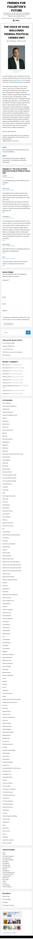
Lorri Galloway (6, 648)
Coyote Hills (5, 490)
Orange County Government (9, 702)
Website (4, 310)
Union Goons (8, 139)
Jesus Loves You (6, 612)
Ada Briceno (5, 421)
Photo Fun (5, 720)
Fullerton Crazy (6, 573)
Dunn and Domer (6, 517)
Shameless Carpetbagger (9, 750)
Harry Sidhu (10, 135)
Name (4, 297)
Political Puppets (6, 729)
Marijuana (4, 651)
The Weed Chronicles (7, 804)
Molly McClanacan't (7, 657)
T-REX (4, 881)
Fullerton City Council (7, 559)
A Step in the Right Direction (9, 415)
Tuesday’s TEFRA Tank (8, 346)
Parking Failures (6, 711)
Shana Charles (6, 753)
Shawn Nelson (6, 759)
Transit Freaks (6, 819)
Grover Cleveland (6, 858)
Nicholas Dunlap (6, 672)
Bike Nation (5, 448)
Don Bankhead (6, 505)
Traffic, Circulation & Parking (9, 816)
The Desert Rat (6, 867)
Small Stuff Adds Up (7, 762)
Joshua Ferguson (6, 876)
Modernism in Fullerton (8, 654)
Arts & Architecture (7, 430)
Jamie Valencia (6, 603)
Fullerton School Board (8, 576)
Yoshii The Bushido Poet (8, 872)
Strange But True (6, 774)
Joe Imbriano (5, 621)
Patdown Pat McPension (8, 717)
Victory (4, 834)
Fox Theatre (5, 538)
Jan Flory (4, 606)
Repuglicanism (11, 137)
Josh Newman (6, 627)
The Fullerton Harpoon (8, 856)
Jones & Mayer (6, 624)
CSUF (3, 493)
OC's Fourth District (7, 693)
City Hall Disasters (7, 484)
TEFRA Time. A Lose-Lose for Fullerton (12, 352)
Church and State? (7, 472)
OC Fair (4, 687)
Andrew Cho (5, 427)
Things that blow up (7, 807)
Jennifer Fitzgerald (7, 609)
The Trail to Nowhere (7, 801)
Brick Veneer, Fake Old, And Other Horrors (12, 454)
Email (4, 304)
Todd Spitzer (5, 810)
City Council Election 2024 (9, 478)
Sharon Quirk (5, 756)
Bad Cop (4, 433)
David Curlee (5, 878)
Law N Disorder (6, 630)
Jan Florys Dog (6, 865)
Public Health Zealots (7, 732)
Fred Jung (5, 541)
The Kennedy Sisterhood (8, 795)
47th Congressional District (9, 406)
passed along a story (18, 80)
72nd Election (6, 409)
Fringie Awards (6, 547)
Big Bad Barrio (6, 442)
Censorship (5, 463)
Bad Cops (4, 436)
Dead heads (5, 499)
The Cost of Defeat (7, 783)
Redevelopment (6, 735)
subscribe (13, 319)
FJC (3, 529)
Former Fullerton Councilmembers (11, 535)
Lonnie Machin (6, 885)
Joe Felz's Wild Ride (7, 618)
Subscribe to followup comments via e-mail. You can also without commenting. (16, 318)
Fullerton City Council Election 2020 (11, 567)
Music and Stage (6, 666)
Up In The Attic (6, 831)
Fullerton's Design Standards (9, 579)
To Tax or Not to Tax (7, 349)
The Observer (5, 798)
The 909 (4, 780)
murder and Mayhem (7, 663)
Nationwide (5, 669)
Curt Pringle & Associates (9, 496)
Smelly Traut (5, 765)
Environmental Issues (7, 526)
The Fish (4, 883)
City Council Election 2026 (9, 481)
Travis (4, 825)
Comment (5, 280)
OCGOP (4, 696)
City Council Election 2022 (9, 475)
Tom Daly (4, 813)
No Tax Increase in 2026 (8, 343)
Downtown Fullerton (7, 511)
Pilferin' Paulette (6, 723)
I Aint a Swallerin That (8, 600)
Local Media (5, 645)
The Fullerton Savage (7, 874)
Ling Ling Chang (6, 642)
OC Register (5, 690)
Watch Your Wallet (7, 843)
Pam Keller (5, 708)
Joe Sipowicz (5, 863)
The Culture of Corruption (9, 789)
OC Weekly (5, 902)
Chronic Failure (6, 469)
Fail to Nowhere (6, 355)
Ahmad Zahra (5, 424)
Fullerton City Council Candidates (11, 561)
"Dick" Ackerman (6, 403)
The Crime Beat (6, 786)
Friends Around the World (8, 544)
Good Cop (4, 585)
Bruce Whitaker (6, 457)
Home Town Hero (6, 597)
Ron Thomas (5, 741)
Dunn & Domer (6, 514)
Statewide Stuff (6, 771)
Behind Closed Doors (7, 439)
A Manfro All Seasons (7, 412)
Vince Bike (5, 837)
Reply (3, 184)
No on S (4, 678)
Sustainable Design (7, 777)
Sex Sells (4, 747)
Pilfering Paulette (7, 726)
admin (4, 852)
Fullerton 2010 (6, 553)
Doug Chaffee (5, 508)
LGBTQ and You (6, 633)
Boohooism (5, 451)
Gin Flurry (4, 582)
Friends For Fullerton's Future (16, 7)
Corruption (5, 487)
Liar (3, 636)
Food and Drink (6, 532)
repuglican (9, 141)
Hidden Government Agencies (10, 594)
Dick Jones (5, 502)
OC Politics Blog (6, 899)
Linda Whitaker (6, 639)
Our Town (4, 705)
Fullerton (4, 550)
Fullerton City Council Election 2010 (11, 565)
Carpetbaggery (6, 460)
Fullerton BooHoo (6, 555)
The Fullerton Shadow (8, 860)
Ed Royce (4, 520)
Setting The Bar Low (21, 137)
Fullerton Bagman (7, 886)
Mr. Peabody (5, 861)
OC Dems (4, 684)
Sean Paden (5, 879)
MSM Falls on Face (18, 135)
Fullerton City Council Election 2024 (11, 570)
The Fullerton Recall (7, 792)
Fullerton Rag (5, 896)
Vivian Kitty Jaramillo (7, 840)
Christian (4, 869)
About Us (4, 418)
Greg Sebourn (5, 588)
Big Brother (5, 445)
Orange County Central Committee (11, 699)
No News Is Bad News (7, 675)
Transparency (6, 822)
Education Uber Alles (7, 523)
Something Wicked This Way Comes (11, 768)
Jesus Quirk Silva (6, 615)
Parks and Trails (6, 714)
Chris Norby (5, 466)
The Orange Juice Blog (8, 905)
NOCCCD (4, 681)
